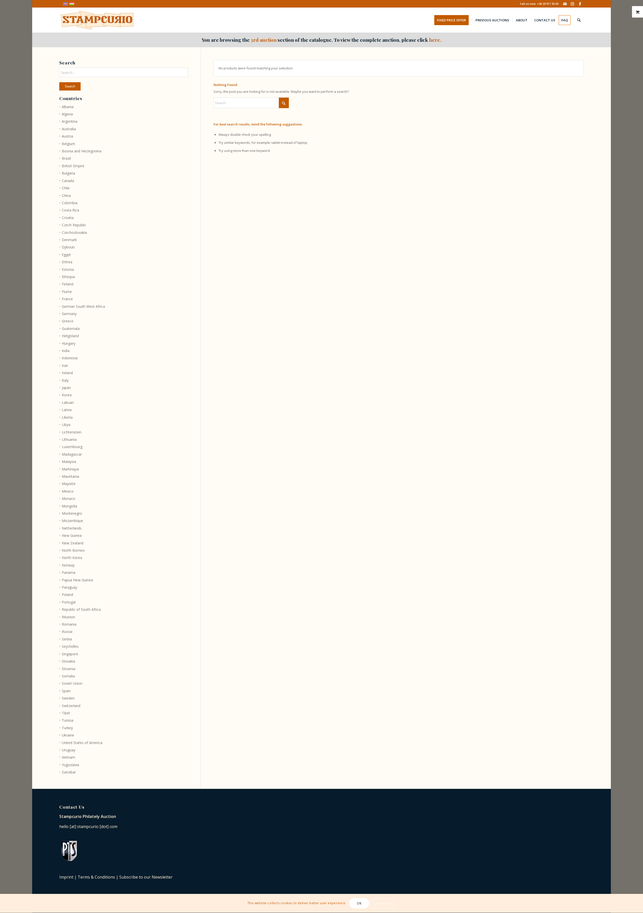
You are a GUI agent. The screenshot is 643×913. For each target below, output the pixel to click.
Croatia (68, 217)
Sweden (68, 698)
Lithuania (69, 439)
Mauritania (70, 476)
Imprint (66, 877)
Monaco (68, 498)
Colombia (69, 202)
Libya (66, 424)
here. (435, 39)
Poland (67, 594)
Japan (66, 387)
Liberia (67, 417)
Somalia (68, 676)
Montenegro (72, 513)
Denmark (69, 239)
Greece (67, 321)
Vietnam (68, 757)
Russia (67, 631)
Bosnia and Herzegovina (81, 151)
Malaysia (69, 461)
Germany (69, 313)
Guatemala (71, 328)
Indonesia (70, 358)
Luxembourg (72, 446)
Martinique (70, 469)
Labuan (68, 402)
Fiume (67, 291)
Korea (67, 395)
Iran (65, 365)
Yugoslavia (70, 764)
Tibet (66, 713)
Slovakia (68, 661)
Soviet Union (72, 683)
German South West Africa (83, 306)
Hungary (68, 343)
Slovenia (68, 668)
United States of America (82, 742)
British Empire (73, 165)
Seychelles (70, 646)
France (67, 298)
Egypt (66, 254)
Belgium (68, 143)
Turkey (67, 727)
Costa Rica (70, 210)
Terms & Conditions (96, 877)
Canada (68, 180)
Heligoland (70, 335)
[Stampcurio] (97, 20)
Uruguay (68, 750)
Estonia (68, 269)
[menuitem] (453, 20)
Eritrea (67, 261)
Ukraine (68, 735)
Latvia (67, 409)
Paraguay (69, 587)
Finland (67, 284)
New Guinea (72, 535)
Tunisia (67, 720)
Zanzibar (69, 772)
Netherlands (72, 528)
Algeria (67, 114)
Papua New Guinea (77, 580)
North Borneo (73, 550)
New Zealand (72, 543)
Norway (68, 565)
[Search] (579, 20)
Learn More (383, 903)
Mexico (68, 491)
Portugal (69, 602)
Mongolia (69, 506)
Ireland (67, 372)
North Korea (72, 557)
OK (359, 903)
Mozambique (72, 520)
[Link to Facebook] (580, 4)
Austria (67, 136)
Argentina (69, 121)
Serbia (67, 639)
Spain (66, 690)
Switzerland (71, 705)
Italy (65, 380)
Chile (66, 188)
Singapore (70, 653)
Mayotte (69, 483)
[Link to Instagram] (572, 4)
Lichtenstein (71, 432)
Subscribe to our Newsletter (146, 877)
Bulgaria (68, 173)
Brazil (66, 158)
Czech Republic (74, 225)
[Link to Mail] (564, 4)
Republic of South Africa (81, 609)
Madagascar (72, 454)
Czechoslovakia (74, 232)
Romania (69, 624)
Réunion (68, 617)
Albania (68, 106)
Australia (69, 128)
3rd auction (264, 39)
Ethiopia (68, 276)
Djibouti (68, 247)
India (66, 350)
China (66, 195)
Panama (68, 572)
